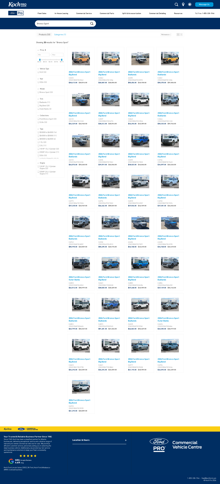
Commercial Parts (107, 13)
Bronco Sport (62, 42)
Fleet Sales (42, 13)
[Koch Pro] (14, 4)
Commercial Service (84, 13)
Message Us (204, 4)
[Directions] (183, 4)
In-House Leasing (61, 13)
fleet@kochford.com (209, 478)
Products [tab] (44, 34)
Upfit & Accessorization (131, 13)
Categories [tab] (59, 34)
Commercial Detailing (157, 13)
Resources (178, 13)
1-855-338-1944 (208, 13)
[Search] (176, 4)
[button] (178, 34)
